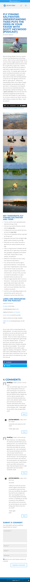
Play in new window (12, 108)
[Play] (5, 105)
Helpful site (6, 321)
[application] (15, 105)
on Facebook (17, 312)
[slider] (24, 105)
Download (21, 108)
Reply (24, 414)
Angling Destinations (8, 303)
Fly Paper (5, 306)
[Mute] (20, 105)
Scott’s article (6, 315)
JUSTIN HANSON (9, 34)
